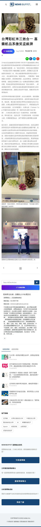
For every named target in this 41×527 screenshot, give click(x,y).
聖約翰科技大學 (8, 422)
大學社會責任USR (17, 418)
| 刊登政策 (10, 522)
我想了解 (20, 502)
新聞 (28, 51)
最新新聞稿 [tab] (15, 349)
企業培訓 (24, 426)
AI (18, 422)
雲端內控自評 (7, 430)
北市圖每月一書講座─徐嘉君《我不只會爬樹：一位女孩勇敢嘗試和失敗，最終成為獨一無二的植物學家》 (24, 375)
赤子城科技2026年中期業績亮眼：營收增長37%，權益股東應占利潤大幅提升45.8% (23, 365)
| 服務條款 (16, 522)
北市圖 (5, 418)
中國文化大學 (31, 418)
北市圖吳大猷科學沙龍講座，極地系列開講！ (24, 384)
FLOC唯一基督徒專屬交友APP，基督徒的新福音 (24, 356)
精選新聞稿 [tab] (6, 349)
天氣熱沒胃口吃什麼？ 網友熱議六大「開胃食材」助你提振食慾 (24, 401)
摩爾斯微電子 (26, 422)
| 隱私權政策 (23, 522)
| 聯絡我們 (30, 522)
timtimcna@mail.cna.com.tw (19, 304)
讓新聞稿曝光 (20, 481)
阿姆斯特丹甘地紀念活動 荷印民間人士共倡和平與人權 (24, 392)
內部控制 (14, 426)
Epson (5, 426)
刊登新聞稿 (20, 460)
